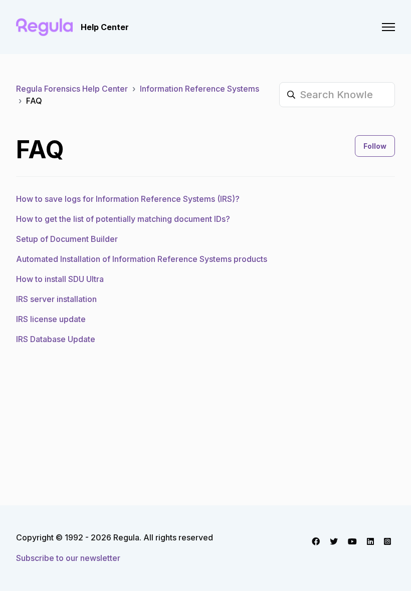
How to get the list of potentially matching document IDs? (123, 219)
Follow (374, 146)
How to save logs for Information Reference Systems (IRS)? (128, 199)
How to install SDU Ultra (60, 279)
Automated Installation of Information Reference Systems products (141, 259)
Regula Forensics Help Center (72, 89)
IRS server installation (56, 299)
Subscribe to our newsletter (68, 558)
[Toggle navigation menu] (388, 27)
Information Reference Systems (199, 89)
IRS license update (51, 319)
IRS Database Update (55, 339)
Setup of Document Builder (67, 239)
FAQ (34, 101)
